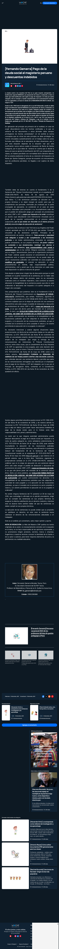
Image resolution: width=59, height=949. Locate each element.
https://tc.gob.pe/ (32, 456)
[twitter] (13, 86)
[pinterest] (22, 86)
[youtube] (11, 86)
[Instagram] (15, 936)
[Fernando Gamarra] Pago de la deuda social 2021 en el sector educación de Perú (12, 661)
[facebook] (20, 86)
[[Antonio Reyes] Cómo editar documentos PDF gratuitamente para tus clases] (15, 854)
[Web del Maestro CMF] (7, 85)
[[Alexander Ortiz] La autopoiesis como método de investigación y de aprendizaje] (6, 712)
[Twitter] (13, 936)
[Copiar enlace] (52, 696)
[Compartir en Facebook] (43, 696)
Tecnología (42, 736)
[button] (3, 3)
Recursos (35, 736)
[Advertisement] (29, 17)
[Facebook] (18, 936)
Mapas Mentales (47, 734)
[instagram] (16, 86)
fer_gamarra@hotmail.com (32, 591)
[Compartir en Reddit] (49, 696)
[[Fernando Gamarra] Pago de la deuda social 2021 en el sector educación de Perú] (12, 655)
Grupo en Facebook (23, 944)
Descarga (35, 734)
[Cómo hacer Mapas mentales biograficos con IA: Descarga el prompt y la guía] (44, 749)
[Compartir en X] (46, 696)
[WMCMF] (20, 936)
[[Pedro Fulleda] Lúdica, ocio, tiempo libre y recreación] (34, 712)
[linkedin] (18, 86)
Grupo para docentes (49, 3)
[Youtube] (10, 936)
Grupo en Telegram (11, 944)
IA (40, 734)
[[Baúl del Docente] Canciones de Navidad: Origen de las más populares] (15, 878)
